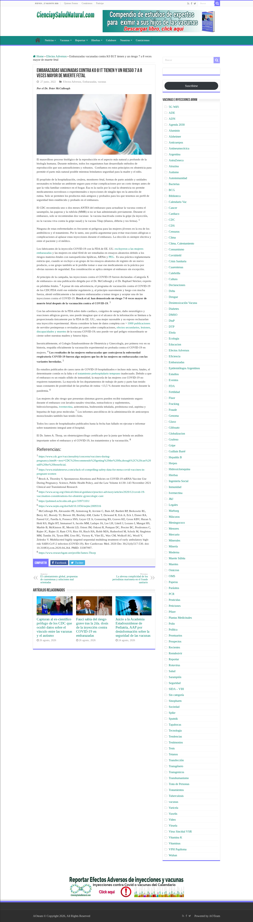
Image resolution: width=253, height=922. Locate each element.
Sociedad (174, 706)
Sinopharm (175, 700)
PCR (171, 593)
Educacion (175, 344)
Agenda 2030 (177, 124)
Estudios (174, 374)
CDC (172, 219)
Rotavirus (174, 665)
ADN (172, 118)
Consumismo (176, 249)
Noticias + (50, 40)
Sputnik (173, 718)
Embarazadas (89, 81)
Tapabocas (175, 724)
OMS (172, 576)
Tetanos (173, 754)
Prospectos (175, 641)
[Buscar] (217, 3)
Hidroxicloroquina (179, 469)
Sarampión (175, 677)
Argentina (174, 154)
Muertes (173, 564)
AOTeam (214, 916)
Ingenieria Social (178, 481)
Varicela (173, 807)
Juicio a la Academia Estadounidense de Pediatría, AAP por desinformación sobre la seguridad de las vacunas (133, 627)
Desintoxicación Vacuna (183, 302)
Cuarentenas (176, 267)
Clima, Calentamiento (181, 243)
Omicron (174, 570)
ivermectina (65, 406)
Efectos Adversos (56, 56)
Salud (172, 671)
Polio (172, 623)
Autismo (174, 172)
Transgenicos (176, 772)
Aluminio (174, 130)
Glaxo (172, 421)
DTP (171, 326)
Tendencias (175, 736)
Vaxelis (173, 813)
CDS (172, 225)
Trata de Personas (179, 784)
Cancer (173, 207)
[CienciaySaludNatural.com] (65, 14)
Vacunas (64, 40)
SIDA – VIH (176, 689)
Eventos (173, 380)
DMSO (173, 314)
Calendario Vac (178, 201)
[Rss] (188, 3)
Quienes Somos (71, 3)
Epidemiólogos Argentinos (184, 368)
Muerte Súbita (177, 558)
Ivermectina (175, 493)
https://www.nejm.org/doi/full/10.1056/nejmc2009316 (70, 506)
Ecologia (174, 338)
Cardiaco (174, 213)
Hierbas (95, 40)
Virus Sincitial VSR (180, 831)
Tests (172, 748)
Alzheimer (175, 136)
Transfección (176, 760)
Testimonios (176, 742)
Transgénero (176, 766)
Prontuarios (175, 635)
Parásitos (174, 588)
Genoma (174, 415)
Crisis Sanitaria (177, 261)
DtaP (172, 320)
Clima (172, 237)
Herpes (173, 463)
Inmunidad (175, 487)
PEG (111, 256)
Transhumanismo (179, 778)
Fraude (173, 409)
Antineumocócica (179, 148)
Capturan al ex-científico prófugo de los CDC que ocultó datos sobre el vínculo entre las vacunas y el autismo (54, 627)
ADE (172, 112)
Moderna (174, 552)
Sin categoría (176, 694)
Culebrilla (174, 273)
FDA (172, 386)
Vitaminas (174, 843)
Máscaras (174, 516)
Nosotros (125, 40)
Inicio (38, 40)
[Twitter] (195, 3)
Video (172, 819)
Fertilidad (174, 392)
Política (173, 629)
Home (40, 56)
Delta (172, 291)
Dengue (173, 296)
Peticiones (175, 605)
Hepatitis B (175, 457)
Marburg (174, 510)
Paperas (173, 582)
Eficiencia (174, 356)
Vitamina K (175, 837)
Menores (174, 528)
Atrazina (174, 166)
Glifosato (174, 427)
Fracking (174, 403)
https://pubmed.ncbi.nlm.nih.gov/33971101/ (64, 501)
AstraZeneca (176, 160)
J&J (171, 498)
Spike (172, 712)
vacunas (102, 81)
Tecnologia (175, 730)
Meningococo (177, 522)
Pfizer (172, 611)
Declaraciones (177, 285)
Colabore (111, 40)
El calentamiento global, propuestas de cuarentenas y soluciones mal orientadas (59, 578)
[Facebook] (191, 3)
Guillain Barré (177, 451)
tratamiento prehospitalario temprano (99, 373)
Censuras (174, 231)
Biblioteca (175, 196)
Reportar (80, 40)
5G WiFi (174, 106)
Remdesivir (175, 653)
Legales (173, 504)
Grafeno (173, 439)
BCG (172, 190)
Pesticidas (174, 599)
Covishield (175, 255)
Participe (100, 3)
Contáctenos (87, 3)
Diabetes (174, 308)
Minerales (174, 540)
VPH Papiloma (178, 849)
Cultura (173, 279)
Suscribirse (191, 85)
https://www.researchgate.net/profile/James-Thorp (67, 552)
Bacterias (174, 184)
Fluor (172, 397)
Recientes (174, 647)
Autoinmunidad (178, 178)
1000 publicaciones (139, 323)
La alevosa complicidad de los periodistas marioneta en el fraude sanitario (130, 578)
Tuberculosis (176, 795)
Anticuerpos (176, 142)
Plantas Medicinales (180, 617)
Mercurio (174, 534)
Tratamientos (176, 790)
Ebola (172, 332)
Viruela (173, 825)
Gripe (172, 445)
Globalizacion (177, 433)
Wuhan (173, 855)
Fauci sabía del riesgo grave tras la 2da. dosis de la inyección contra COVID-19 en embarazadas (92, 627)
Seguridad (175, 683)
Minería (173, 546)
